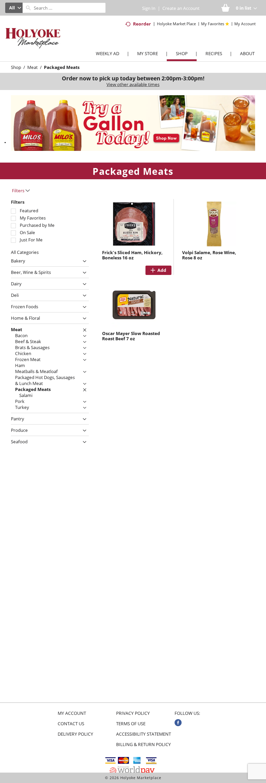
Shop (16, 67)
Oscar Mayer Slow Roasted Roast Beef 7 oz (131, 336)
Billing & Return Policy (143, 744)
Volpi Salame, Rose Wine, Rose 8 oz (209, 255)
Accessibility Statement (143, 734)
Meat (32, 67)
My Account (72, 713)
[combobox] (14, 8)
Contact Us (71, 723)
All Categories (25, 252)
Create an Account (181, 8)
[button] (133, 123)
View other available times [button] (133, 84)
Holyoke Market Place (176, 23)
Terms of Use (130, 723)
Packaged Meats (61, 67)
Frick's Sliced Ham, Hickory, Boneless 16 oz (132, 255)
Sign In (148, 8)
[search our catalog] (28, 8)
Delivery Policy (75, 734)
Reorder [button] (142, 24)
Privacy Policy (133, 713)
